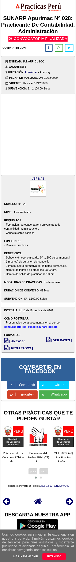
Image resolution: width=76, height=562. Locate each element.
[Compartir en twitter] (69, 48)
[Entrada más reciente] (6, 503)
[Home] (38, 503)
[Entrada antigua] (69, 503)
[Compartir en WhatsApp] (59, 48)
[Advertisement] (38, 133)
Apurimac (31, 72)
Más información (25, 556)
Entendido (54, 556)
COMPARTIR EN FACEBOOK (40, 369)
